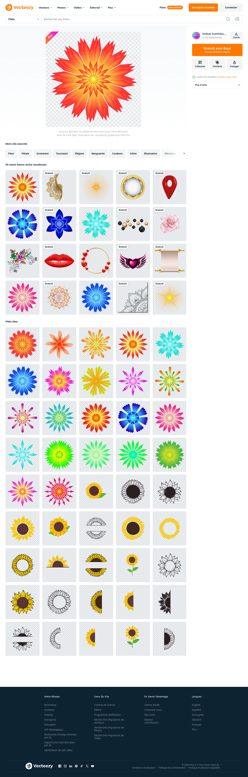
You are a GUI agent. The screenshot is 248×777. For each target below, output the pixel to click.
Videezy (48, 714)
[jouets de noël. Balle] (133, 224)
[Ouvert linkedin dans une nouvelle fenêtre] (70, 766)
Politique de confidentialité (171, 767)
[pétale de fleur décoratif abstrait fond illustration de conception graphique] (96, 381)
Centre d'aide (152, 704)
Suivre (236, 37)
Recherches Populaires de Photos (109, 729)
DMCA (97, 709)
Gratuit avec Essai (217, 50)
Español (196, 709)
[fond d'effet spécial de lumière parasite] (96, 187)
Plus (110, 7)
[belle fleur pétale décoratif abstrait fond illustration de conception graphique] (133, 381)
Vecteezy (49, 709)
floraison (170, 153)
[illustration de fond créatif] (133, 187)
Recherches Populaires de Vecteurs (109, 721)
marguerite (98, 153)
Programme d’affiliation (107, 714)
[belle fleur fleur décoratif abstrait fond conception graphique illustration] (22, 418)
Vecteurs (44, 7)
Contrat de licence (104, 704)
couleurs (117, 153)
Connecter (231, 7)
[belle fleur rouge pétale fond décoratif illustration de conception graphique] (96, 418)
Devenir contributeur (151, 721)
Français (196, 724)
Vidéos (78, 7)
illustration (150, 153)
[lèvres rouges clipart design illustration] (59, 261)
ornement (42, 153)
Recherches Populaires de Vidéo (109, 737)
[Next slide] (181, 153)
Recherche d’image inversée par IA (60, 736)
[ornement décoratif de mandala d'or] (59, 187)
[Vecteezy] (19, 7)
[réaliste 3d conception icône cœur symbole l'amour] (133, 261)
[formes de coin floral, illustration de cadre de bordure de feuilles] (133, 298)
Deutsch (196, 719)
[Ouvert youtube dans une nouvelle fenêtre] (92, 766)
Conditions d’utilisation (143, 767)
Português (198, 714)
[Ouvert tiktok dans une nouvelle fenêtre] (81, 766)
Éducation (50, 724)
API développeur (53, 729)
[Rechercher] (228, 19)
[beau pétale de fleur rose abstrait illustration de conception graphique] (22, 298)
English (196, 704)
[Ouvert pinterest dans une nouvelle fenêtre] (76, 766)
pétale (25, 153)
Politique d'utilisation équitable (204, 767)
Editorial (95, 7)
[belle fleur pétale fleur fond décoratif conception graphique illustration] (96, 455)
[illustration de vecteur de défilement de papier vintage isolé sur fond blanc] (169, 261)
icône (133, 153)
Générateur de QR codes (58, 750)
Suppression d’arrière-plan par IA (59, 744)
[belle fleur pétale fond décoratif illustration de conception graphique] (59, 418)
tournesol (62, 153)
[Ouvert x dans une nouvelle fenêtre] (87, 766)
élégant (79, 153)
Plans (163, 7)
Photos (61, 7)
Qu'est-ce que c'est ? (227, 77)
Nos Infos (149, 714)
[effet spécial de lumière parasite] (169, 298)
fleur (11, 153)
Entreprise (50, 719)
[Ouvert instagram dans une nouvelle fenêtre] (65, 766)
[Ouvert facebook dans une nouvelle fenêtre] (59, 766)
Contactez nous (153, 709)
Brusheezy (50, 704)
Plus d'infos (201, 85)
